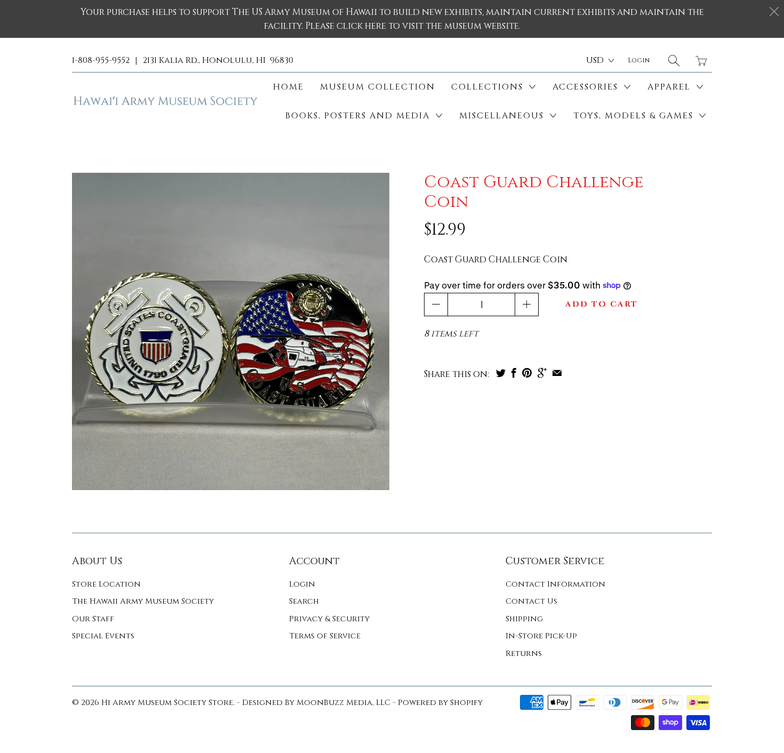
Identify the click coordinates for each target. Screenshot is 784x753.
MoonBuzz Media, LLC (343, 702)
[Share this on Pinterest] (527, 373)
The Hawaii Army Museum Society (143, 601)
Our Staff (93, 618)
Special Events (103, 636)
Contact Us (531, 601)
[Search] (674, 60)
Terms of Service (325, 636)
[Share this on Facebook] (514, 373)
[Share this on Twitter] (500, 373)
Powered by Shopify (440, 702)
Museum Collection (377, 87)
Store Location (106, 584)
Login (302, 584)
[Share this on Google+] (542, 373)
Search (304, 601)
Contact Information (555, 584)
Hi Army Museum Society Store (167, 702)
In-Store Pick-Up (541, 636)
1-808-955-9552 (101, 60)
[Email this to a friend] (557, 373)
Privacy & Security (329, 618)
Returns (524, 653)
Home (288, 87)
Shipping (524, 618)
